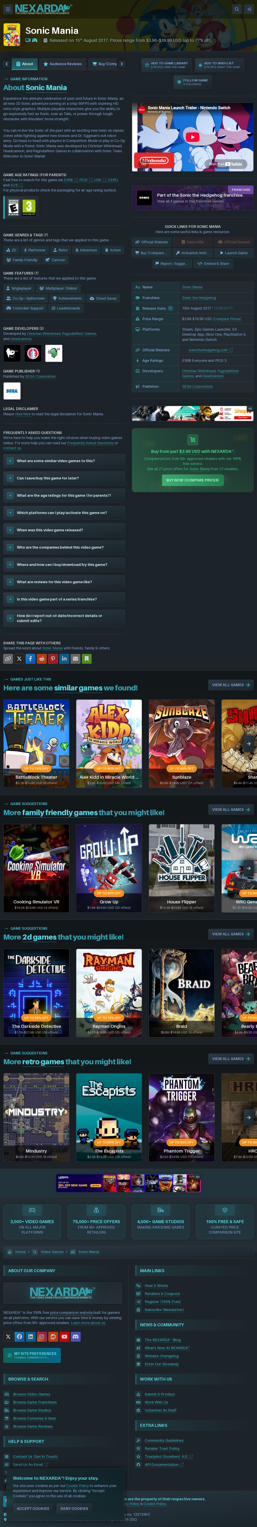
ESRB (68, 180)
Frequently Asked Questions (90, 443)
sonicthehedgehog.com (208, 350)
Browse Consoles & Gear (34, 1418)
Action (115, 250)
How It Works (156, 1285)
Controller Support (28, 308)
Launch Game (236, 253)
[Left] (6, 64)
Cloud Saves (106, 298)
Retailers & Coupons (162, 1294)
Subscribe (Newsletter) (164, 1310)
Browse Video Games (31, 1394)
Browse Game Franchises (35, 1402)
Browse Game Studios (32, 1410)
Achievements (70, 298)
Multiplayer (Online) (62, 288)
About (27, 64)
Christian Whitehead (43, 333)
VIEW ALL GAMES (228, 685)
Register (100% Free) (163, 1302)
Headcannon (21, 339)
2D (14, 250)
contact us (12, 448)
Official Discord (237, 242)
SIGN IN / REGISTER (249, 9)
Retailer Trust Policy (162, 1448)
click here (23, 414)
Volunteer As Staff (160, 1410)
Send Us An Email (28, 1464)
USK (97, 180)
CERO (113, 180)
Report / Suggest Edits (176, 263)
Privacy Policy (128, 1504)
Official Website (154, 242)
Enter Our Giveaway (162, 1364)
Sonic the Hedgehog (199, 298)
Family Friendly (25, 260)
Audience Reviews (66, 64)
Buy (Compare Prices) (117, 64)
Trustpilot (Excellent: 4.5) (166, 1456)
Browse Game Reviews (33, 1426)
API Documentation (162, 1464)
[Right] (121, 64)
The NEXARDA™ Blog (163, 1340)
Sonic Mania (52, 648)
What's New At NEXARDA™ (167, 1348)
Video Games (52, 1252)
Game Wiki (195, 242)
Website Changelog (162, 1356)
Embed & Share (216, 263)
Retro (62, 250)
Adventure (88, 250)
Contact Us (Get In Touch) (35, 1456)
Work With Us (156, 1402)
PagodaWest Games (79, 333)
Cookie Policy (155, 1504)
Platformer (37, 250)
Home (20, 1252)
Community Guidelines (164, 1440)
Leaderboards (68, 308)
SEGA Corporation (40, 376)
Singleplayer (21, 288)
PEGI (83, 180)
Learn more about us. (88, 1323)
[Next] (249, 743)
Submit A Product (160, 1394)
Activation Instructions (196, 253)
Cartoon (58, 260)
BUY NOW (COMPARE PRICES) (192, 480)
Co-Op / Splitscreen (29, 298)
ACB (14, 185)
